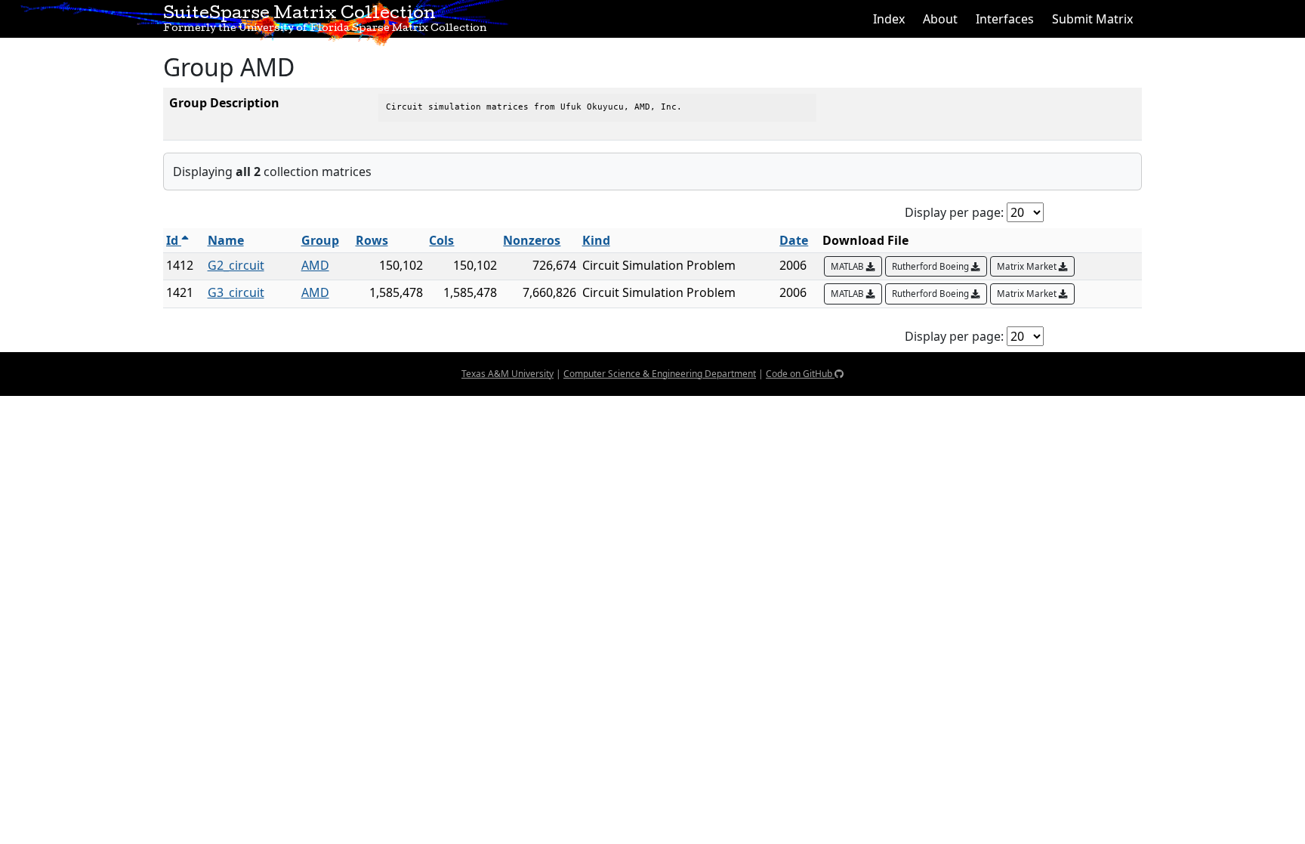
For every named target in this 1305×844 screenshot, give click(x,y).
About (940, 19)
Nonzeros (531, 240)
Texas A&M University (507, 373)
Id (173, 240)
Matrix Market (1028, 266)
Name (226, 240)
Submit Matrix (1092, 19)
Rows (372, 240)
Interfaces (1005, 19)
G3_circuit (236, 292)
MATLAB (848, 266)
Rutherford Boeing (931, 266)
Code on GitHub (800, 373)
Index (889, 19)
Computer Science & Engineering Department (659, 373)
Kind (596, 240)
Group (320, 240)
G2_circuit (236, 265)
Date (793, 240)
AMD (315, 265)
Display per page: (954, 212)
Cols (441, 240)
